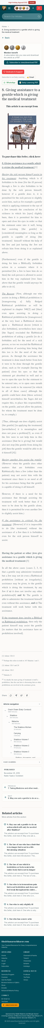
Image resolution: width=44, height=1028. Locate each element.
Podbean (26, 974)
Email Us (7, 999)
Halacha (4, 958)
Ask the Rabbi (6, 980)
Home (4, 26)
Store (3, 985)
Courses (4, 977)
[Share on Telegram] (16, 695)
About (3, 961)
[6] (14, 595)
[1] (35, 167)
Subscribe (5, 966)
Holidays (26, 966)
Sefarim (26, 963)
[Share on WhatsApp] (11, 695)
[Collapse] (5, 710)
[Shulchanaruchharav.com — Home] (4, 8)
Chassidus (27, 961)
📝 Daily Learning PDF (28, 82)
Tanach (26, 958)
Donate (32, 2)
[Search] (39, 16)
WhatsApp (10, 82)
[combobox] (22, 16)
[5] (27, 560)
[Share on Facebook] (27, 695)
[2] (29, 309)
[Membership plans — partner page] (22, 8)
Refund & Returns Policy (10, 990)
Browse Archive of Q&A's (10, 982)
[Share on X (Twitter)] (21, 695)
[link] (22, 30)
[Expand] (11, 740)
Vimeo (25, 980)
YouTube (26, 977)
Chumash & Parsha (30, 955)
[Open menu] (9, 8)
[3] (28, 433)
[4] (13, 452)
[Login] (33, 8)
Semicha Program (7, 974)
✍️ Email (30, 77)
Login (3, 963)
